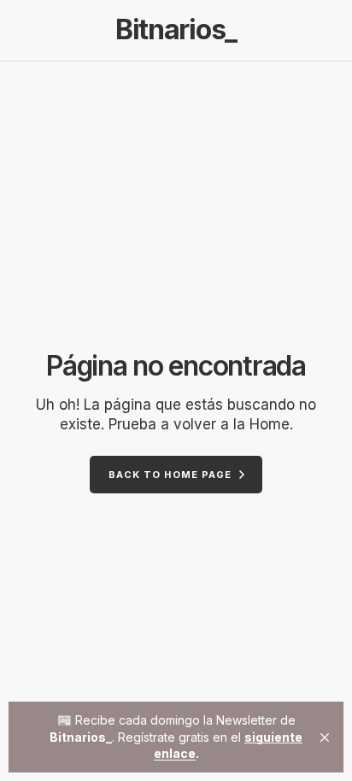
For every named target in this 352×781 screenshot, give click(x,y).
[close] (324, 737)
